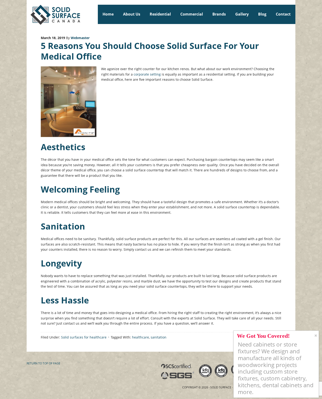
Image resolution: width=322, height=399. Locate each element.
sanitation (158, 337)
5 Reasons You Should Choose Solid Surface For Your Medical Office (150, 51)
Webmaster (80, 38)
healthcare (140, 337)
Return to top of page (43, 363)
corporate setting (147, 74)
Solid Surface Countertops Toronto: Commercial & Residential (29, 14)
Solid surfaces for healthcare (84, 337)
